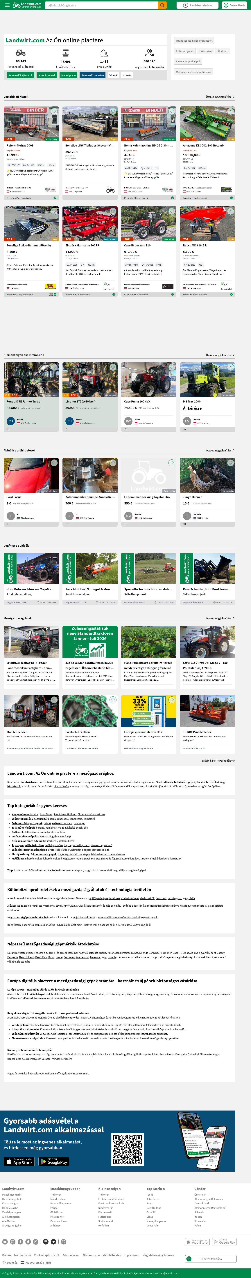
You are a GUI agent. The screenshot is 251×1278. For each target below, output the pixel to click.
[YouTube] (5, 1242)
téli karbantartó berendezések (108, 854)
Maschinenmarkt (11, 1194)
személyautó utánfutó (52, 832)
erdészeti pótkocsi (62, 823)
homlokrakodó (35, 858)
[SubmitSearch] (162, 5)
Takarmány (205, 51)
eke (86, 827)
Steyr (137, 952)
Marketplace (68, 75)
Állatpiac (223, 51)
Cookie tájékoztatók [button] (47, 1255)
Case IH (177, 952)
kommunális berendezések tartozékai (119, 917)
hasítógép (79, 823)
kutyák (75, 905)
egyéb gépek (150, 917)
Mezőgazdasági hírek (18, 618)
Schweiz (199, 1212)
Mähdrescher (57, 1199)
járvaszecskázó (100, 849)
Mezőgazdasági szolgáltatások (193, 72)
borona (40, 827)
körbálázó (89, 818)
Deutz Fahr (41, 957)
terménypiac (175, 898)
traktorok (114, 898)
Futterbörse (104, 1216)
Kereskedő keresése (92, 75)
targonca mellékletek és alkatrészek (161, 858)
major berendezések (84, 917)
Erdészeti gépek (185, 51)
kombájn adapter (81, 849)
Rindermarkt (105, 1208)
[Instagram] (12, 1242)
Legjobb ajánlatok (16, 96)
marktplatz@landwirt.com (165, 1273)
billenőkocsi (32, 832)
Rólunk (6, 1255)
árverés (127, 75)
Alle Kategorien (11, 1216)
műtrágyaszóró (54, 845)
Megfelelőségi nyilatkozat (158, 1255)
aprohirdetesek (46, 75)
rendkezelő (76, 818)
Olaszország (145, 994)
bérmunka (178, 905)
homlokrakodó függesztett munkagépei (67, 858)
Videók (113, 75)
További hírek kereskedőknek (217, 760)
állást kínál (138, 905)
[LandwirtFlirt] (63, 1242)
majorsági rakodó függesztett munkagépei (115, 858)
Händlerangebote (12, 1199)
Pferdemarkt (105, 1212)
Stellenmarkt (105, 1221)
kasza (52, 818)
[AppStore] (19, 1161)
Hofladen (103, 1225)
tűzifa (192, 898)
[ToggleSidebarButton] (7, 5)
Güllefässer (56, 1212)
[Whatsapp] (35, 1242)
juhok (67, 905)
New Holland (68, 814)
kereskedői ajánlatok (20, 75)
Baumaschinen (58, 1221)
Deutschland (201, 1203)
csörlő (47, 823)
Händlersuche (10, 1208)
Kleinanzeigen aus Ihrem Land (24, 355)
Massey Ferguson (156, 1221)
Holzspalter (56, 1216)
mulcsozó (45, 836)
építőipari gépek (98, 898)
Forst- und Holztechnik (111, 1203)
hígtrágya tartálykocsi (76, 845)
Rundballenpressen (61, 1203)
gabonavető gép (61, 836)
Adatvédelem (71, 1255)
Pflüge (54, 1208)
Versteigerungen (11, 1212)
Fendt (57, 814)
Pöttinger (69, 957)
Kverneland (82, 957)
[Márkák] (53, 1242)
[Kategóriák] (46, 1242)
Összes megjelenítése (219, 96)
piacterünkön (61, 786)
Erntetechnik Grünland (111, 1199)
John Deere (46, 814)
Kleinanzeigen (10, 1203)
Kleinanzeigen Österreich (208, 1199)
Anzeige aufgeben (12, 1225)
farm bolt (161, 898)
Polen (197, 1225)
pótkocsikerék (66, 841)
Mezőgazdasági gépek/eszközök (194, 40)
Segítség (12, 1262)
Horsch (112, 957)
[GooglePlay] (53, 1161)
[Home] (27, 5)
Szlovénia (176, 994)
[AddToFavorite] (54, 111)
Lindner (167, 952)
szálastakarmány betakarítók (138, 898)
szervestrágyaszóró (101, 845)
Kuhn (51, 957)
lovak (59, 905)
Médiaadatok (22, 1255)
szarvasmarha (47, 905)
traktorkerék (50, 841)
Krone (59, 957)
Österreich (200, 1194)
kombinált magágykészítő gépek (64, 827)
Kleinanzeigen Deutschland (209, 1208)
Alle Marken (8, 1221)
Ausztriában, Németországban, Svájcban (114, 994)
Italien (198, 1216)
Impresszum (131, 1255)
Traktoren (55, 1194)
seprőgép (84, 854)
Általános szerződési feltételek (102, 1255)
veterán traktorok (95, 814)
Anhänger (55, 1225)
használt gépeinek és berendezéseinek (56, 952)
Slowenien (200, 1221)
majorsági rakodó (68, 854)
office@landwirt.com (68, 1073)
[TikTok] (28, 1242)
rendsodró (63, 818)
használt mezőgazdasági (87, 782)
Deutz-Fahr (152, 1225)
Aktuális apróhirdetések (19, 450)
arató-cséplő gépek (59, 849)
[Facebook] (20, 1242)
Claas (81, 814)
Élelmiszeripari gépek (188, 61)
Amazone (95, 957)
